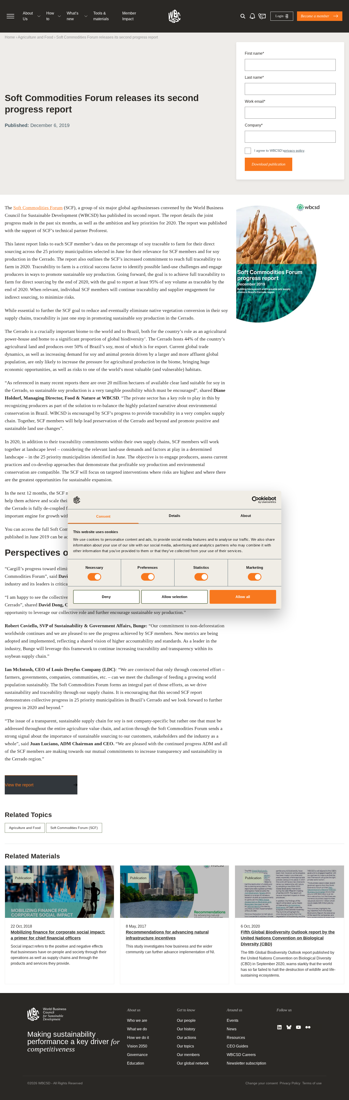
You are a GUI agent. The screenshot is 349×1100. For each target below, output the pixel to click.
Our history (186, 1029)
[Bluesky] (289, 1027)
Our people (186, 1020)
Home (10, 37)
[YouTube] (298, 1027)
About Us (28, 16)
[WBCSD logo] (174, 16)
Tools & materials (101, 16)
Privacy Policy (290, 1083)
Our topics (185, 1046)
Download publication (268, 164)
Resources (236, 1038)
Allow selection (175, 597)
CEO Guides (237, 1046)
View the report (19, 785)
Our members (188, 1055)
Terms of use (312, 1083)
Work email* (255, 101)
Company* (254, 125)
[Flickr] (308, 1027)
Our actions (186, 1038)
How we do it (138, 1038)
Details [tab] (174, 516)
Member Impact (129, 16)
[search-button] (243, 16)
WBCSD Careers (241, 1055)
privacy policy (294, 150)
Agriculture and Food (35, 37)
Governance (137, 1055)
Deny (106, 597)
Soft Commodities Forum (38, 207)
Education (135, 1063)
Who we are (137, 1020)
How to (50, 16)
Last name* (254, 77)
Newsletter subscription (246, 1063)
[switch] (148, 577)
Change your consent (261, 1083)
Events (232, 1020)
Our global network (193, 1063)
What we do (137, 1029)
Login (279, 16)
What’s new (72, 16)
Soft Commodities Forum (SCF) (74, 828)
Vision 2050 (137, 1046)
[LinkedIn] (279, 1027)
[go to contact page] (262, 16)
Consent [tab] (103, 516)
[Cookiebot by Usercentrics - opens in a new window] (255, 499)
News (231, 1029)
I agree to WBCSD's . (279, 150)
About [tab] (246, 516)
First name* (254, 53)
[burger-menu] (10, 16)
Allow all (243, 597)
